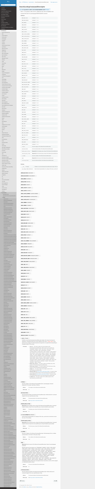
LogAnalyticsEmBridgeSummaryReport (9, 444)
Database (3, 110)
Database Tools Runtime (6, 116)
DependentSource (6, 305)
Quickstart (3, 17)
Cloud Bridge (4, 79)
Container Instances (5, 90)
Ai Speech (3, 40)
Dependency (5, 302)
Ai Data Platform (5, 35)
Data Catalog (4, 98)
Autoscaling (4, 63)
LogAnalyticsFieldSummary (7, 468)
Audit (3, 61)
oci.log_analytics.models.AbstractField (36, 400)
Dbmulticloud (4, 121)
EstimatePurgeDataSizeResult (8, 335)
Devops (3, 129)
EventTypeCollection (7, 347)
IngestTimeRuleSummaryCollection (9, 404)
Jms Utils (3, 181)
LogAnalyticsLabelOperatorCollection (9, 482)
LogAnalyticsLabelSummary (8, 483)
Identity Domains (5, 173)
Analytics (3, 43)
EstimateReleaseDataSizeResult (8, 341)
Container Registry (5, 92)
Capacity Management (6, 72)
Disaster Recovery (5, 132)
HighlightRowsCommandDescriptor (9, 389)
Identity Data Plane (5, 171)
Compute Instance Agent (6, 87)
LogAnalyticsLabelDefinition (8, 479)
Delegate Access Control (6, 124)
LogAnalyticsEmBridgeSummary (8, 443)
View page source (54, 2)
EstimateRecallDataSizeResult (8, 338)
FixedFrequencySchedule (7, 377)
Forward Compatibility (5, 12)
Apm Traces (4, 56)
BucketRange (5, 233)
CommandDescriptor (7, 263)
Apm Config (4, 51)
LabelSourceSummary (7, 413)
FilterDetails (5, 374)
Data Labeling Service (5, 103)
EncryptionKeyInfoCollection (8, 320)
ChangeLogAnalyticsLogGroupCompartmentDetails (10, 239)
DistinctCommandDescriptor (8, 311)
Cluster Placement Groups (6, 84)
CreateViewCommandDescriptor (8, 287)
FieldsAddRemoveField (7, 368)
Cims (3, 77)
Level (4, 416)
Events (3, 144)
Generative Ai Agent (5, 157)
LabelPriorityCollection (7, 410)
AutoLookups (6, 227)
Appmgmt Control (5, 58)
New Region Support (4, 14)
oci (8, 1)
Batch (3, 66)
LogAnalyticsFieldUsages (7, 470)
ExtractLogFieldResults (7, 356)
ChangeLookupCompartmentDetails (9, 242)
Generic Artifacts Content (6, 163)
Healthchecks (4, 168)
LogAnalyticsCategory (7, 431)
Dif (2, 131)
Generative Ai (4, 155)
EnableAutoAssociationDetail (8, 317)
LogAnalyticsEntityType (7, 459)
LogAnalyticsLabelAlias (7, 476)
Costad (3, 95)
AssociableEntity (6, 218)
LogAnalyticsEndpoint (7, 446)
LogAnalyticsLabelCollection (8, 477)
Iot (2, 176)
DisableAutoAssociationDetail (8, 308)
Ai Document (4, 37)
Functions (3, 150)
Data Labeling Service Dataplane (7, 105)
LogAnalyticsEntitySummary (8, 450)
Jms (2, 178)
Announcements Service (6, 45)
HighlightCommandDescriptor (8, 386)
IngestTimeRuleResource (7, 401)
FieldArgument (6, 362)
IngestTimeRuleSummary (7, 402)
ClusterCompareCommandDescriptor (9, 254)
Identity (3, 170)
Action (5, 206)
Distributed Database (5, 134)
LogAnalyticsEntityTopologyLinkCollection (10, 456)
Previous (22, 480)
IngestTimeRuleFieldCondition (8, 398)
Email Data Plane (5, 142)
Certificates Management (6, 76)
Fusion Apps (4, 152)
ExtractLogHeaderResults (7, 359)
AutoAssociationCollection (7, 224)
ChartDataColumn (6, 248)
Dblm (3, 119)
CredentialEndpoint (6, 290)
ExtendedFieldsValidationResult (8, 353)
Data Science (4, 108)
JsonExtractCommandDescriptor (8, 405)
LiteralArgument (6, 420)
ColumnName (6, 260)
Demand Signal (4, 126)
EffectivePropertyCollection (8, 314)
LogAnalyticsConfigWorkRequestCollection (10, 435)
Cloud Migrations (5, 82)
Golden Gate (4, 165)
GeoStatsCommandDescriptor (8, 383)
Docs (20, 2)
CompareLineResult (6, 269)
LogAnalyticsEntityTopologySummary (9, 458)
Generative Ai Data (5, 160)
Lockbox (3, 191)
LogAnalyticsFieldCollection (8, 467)
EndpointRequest (6, 326)
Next (55, 480)
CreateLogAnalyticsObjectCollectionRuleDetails (10, 281)
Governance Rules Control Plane (7, 166)
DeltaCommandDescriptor (7, 299)
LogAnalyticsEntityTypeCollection (8, 461)
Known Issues (3, 19)
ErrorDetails (5, 332)
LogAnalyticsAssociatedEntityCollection (9, 423)
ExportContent (6, 350)
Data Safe (3, 106)
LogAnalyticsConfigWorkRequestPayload (9, 437)
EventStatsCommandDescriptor (8, 344)
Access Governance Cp (6, 32)
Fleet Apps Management (6, 147)
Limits (3, 186)
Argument (5, 215)
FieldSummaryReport (7, 365)
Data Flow (3, 100)
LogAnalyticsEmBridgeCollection (8, 441)
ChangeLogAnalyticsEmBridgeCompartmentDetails (10, 236)
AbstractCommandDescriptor (8, 200)
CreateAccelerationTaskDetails (8, 272)
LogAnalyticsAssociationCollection (9, 426)
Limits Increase (4, 187)
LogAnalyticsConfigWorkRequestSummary (10, 438)
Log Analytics (4, 192)
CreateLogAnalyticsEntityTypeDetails (9, 278)
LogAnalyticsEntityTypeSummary (8, 462)
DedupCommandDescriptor (8, 293)
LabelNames (5, 407)
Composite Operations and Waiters (7, 27)
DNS (3, 137)
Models (4, 197)
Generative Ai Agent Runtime (7, 158)
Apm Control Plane (5, 53)
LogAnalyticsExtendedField (7, 464)
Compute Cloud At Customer (7, 85)
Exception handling (4, 22)
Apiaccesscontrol (5, 48)
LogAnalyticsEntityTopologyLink (8, 455)
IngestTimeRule (6, 392)
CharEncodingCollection (7, 245)
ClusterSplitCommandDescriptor (8, 257)
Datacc (3, 118)
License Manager (5, 184)
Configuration (3, 9)
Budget (3, 71)
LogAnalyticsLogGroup (7, 486)
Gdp (2, 153)
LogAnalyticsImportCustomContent (9, 473)
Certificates (4, 74)
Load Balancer (4, 189)
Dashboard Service (5, 97)
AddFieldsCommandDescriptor (8, 209)
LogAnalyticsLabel (6, 474)
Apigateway (4, 50)
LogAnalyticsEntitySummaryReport (9, 452)
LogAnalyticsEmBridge (7, 440)
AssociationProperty (6, 221)
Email (3, 140)
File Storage (4, 145)
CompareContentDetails (7, 266)
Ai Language (4, 38)
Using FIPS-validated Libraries (6, 11)
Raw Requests (3, 25)
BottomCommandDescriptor (8, 230)
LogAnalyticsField (6, 465)
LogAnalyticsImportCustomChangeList (9, 471)
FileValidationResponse (7, 371)
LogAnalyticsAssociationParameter (9, 428)
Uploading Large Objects (5, 24)
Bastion (3, 64)
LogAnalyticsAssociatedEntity (8, 422)
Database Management (6, 111)
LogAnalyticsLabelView (7, 485)
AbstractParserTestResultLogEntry (8, 203)
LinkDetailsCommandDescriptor (8, 419)
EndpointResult (6, 329)
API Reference (3, 30)
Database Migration (5, 113)
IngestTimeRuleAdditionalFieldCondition (9, 395)
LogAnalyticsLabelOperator (7, 480)
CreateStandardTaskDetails (7, 284)
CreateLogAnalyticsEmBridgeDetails (9, 275)
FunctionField (6, 380)
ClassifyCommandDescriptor (8, 251)
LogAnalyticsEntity (6, 447)
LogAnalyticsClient (6, 194)
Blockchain (4, 69)
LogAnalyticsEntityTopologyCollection (9, 453)
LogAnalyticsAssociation (7, 425)
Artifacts (3, 59)
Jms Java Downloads (5, 179)
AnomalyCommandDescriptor (8, 212)
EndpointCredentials (7, 323)
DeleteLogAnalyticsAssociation (8, 296)
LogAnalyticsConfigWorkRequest (8, 434)
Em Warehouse (4, 139)
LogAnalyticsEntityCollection (8, 449)
